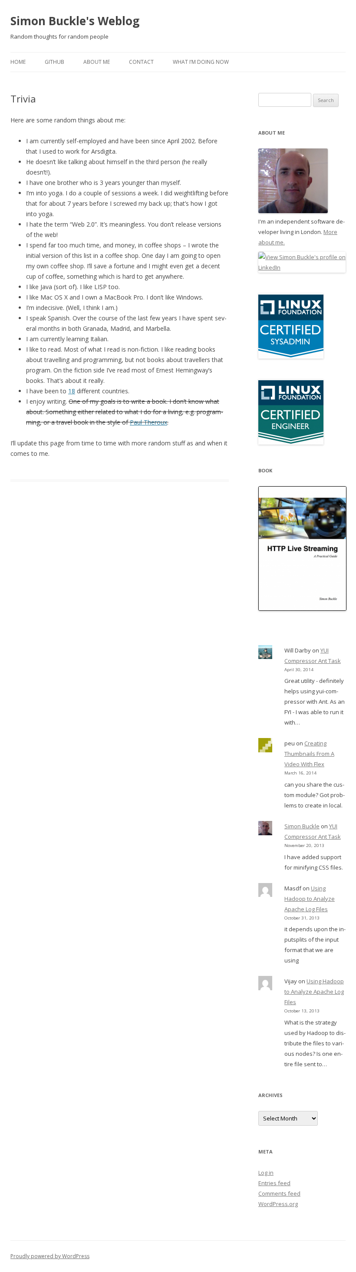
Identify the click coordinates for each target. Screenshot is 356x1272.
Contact (141, 62)
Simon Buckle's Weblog (74, 21)
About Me (96, 62)
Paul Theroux (148, 422)
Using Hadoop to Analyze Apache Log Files (309, 898)
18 (71, 391)
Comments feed (279, 1193)
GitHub (54, 62)
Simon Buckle (302, 826)
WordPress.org (278, 1204)
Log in (266, 1172)
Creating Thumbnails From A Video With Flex (309, 753)
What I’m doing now (201, 62)
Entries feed (274, 1183)
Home (18, 62)
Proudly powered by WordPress (49, 1256)
